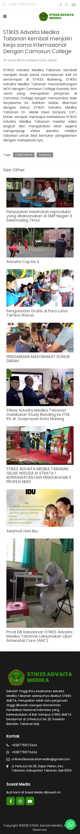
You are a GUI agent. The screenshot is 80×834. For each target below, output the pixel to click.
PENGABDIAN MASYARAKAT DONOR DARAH (38, 359)
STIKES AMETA (23, 155)
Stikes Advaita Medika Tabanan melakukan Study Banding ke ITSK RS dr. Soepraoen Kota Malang (38, 414)
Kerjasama (34, 60)
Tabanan (45, 155)
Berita (21, 60)
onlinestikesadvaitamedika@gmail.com (41, 759)
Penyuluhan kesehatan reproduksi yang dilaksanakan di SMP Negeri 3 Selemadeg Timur (39, 216)
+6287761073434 (21, 4)
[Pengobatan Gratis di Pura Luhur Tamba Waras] (40, 288)
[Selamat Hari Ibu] (40, 508)
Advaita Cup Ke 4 (22, 261)
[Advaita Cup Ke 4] (40, 242)
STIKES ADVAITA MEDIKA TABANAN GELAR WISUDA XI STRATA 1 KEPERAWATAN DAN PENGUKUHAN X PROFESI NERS (38, 475)
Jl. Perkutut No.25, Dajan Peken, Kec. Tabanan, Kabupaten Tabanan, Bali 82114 (42, 768)
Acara (11, 60)
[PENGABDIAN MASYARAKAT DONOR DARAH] (40, 337)
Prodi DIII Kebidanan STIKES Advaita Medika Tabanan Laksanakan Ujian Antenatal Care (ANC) (39, 636)
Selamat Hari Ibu (22, 531)
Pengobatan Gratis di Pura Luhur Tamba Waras (37, 313)
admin (52, 60)
